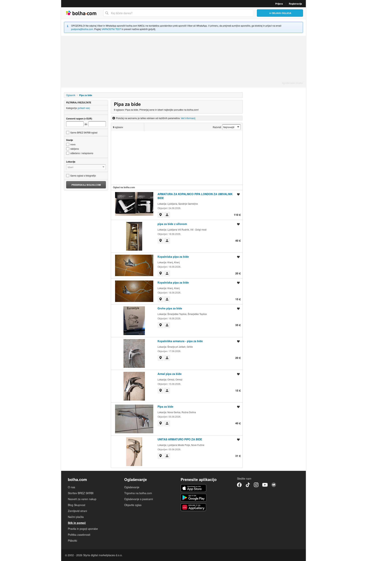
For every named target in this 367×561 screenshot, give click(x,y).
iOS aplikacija (193, 488)
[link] (161, 215)
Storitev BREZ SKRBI (80, 493)
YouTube (265, 484)
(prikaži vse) (83, 108)
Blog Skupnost (76, 505)
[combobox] (178, 13)
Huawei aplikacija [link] (193, 507)
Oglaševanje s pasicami (138, 499)
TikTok (247, 484)
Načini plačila (76, 517)
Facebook (239, 484)
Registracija (295, 3)
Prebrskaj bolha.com (86, 184)
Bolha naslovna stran (81, 13)
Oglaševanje (131, 487)
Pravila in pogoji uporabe (83, 529)
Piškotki (72, 540)
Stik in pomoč (77, 523)
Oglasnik (70, 95)
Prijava (279, 3)
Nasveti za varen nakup (82, 499)
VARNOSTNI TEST (111, 29)
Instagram (256, 484)
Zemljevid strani (77, 511)
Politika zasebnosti (79, 534)
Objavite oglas (132, 505)
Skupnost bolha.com (273, 484)
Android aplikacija (193, 497)
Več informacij (188, 118)
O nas (71, 487)
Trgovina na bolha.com (138, 493)
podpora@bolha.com (82, 29)
